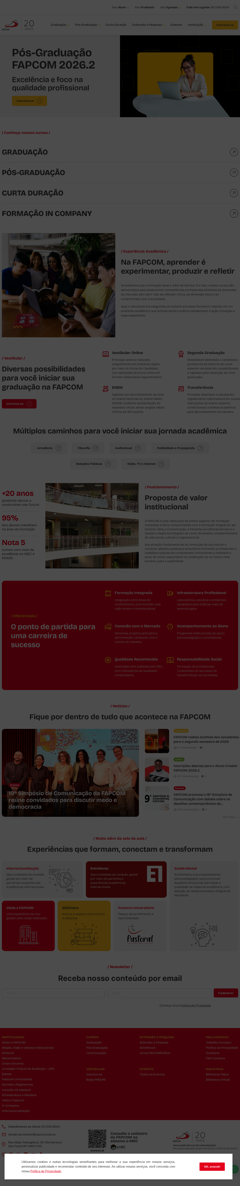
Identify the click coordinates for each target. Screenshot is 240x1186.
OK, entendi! (212, 1166)
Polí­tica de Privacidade (45, 1171)
